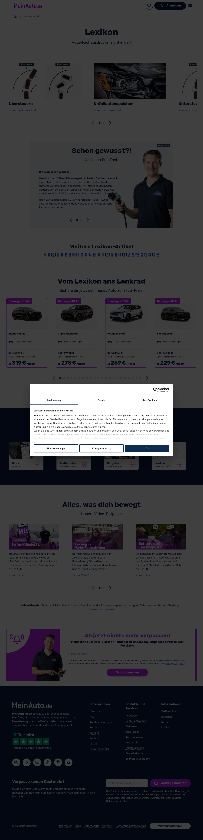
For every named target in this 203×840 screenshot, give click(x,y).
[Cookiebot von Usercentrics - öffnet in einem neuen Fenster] (155, 389)
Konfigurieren (99, 448)
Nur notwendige (56, 448)
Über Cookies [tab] (149, 400)
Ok (147, 448)
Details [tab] (101, 400)
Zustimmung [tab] (54, 400)
